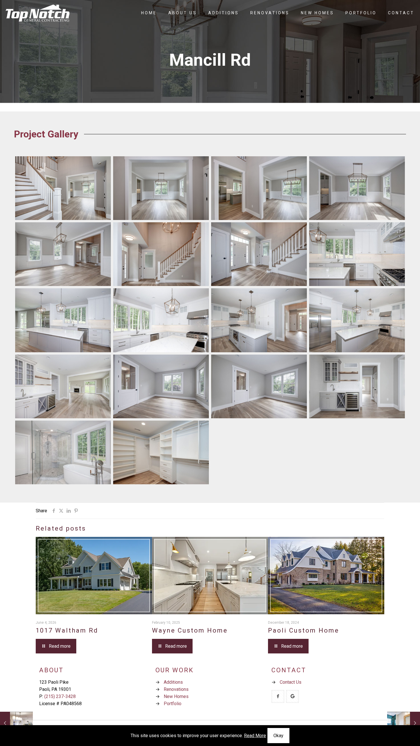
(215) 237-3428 (60, 696)
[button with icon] (277, 696)
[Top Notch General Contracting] (37, 13)
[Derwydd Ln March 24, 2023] (403, 723)
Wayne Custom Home (190, 630)
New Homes (176, 696)
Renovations (176, 689)
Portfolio (172, 703)
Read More (255, 735)
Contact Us (290, 682)
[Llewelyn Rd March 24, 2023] (16, 723)
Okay (278, 735)
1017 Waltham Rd (67, 630)
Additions (173, 682)
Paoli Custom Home (303, 630)
